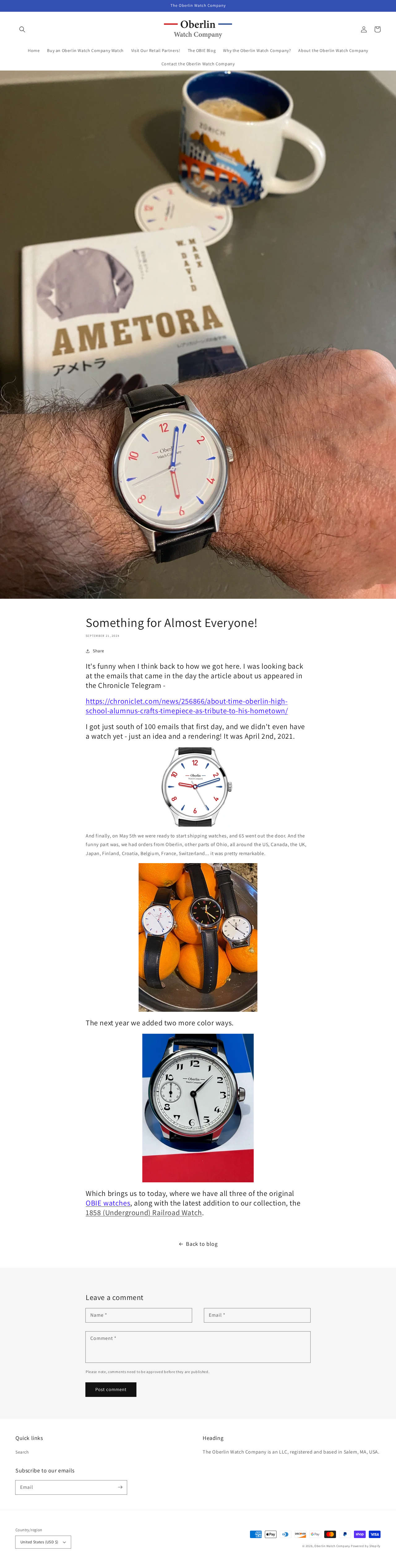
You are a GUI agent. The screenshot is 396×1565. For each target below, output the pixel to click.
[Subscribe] (120, 1487)
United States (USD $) (39, 1542)
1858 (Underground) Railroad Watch (144, 1212)
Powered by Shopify (366, 1546)
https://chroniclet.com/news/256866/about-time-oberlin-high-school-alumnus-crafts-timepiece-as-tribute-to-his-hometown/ (187, 705)
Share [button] (98, 651)
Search (22, 1452)
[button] (22, 29)
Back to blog (201, 1243)
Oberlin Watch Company (332, 1546)
